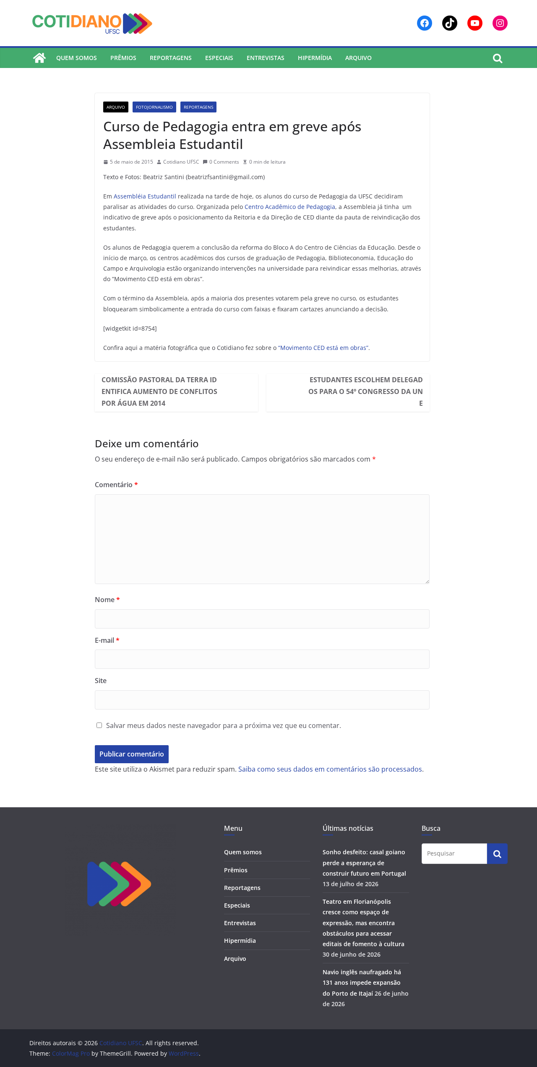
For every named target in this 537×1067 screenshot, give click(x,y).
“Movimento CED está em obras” (322, 348)
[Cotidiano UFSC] (39, 58)
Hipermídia (315, 58)
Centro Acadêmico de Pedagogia (290, 207)
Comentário (116, 484)
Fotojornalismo (154, 107)
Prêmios (123, 58)
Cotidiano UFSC (181, 161)
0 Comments (224, 161)
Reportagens (171, 58)
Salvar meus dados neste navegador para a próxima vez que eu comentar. (223, 725)
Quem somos (76, 58)
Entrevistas (265, 58)
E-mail (107, 640)
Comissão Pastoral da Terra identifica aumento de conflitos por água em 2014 (159, 391)
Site (101, 680)
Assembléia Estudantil (145, 196)
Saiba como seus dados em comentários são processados (330, 769)
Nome (107, 599)
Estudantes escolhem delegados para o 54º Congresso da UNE (365, 391)
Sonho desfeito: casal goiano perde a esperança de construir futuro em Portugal (364, 862)
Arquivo (358, 58)
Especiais (219, 58)
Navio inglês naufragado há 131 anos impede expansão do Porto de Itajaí (362, 982)
